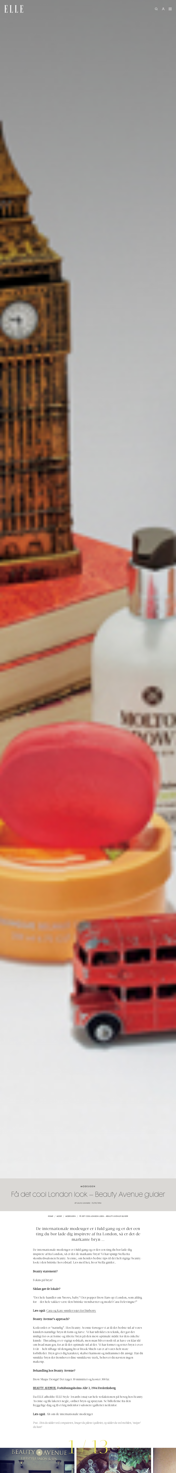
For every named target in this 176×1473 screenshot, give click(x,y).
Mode (59, 1216)
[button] (118, 1447)
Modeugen (88, 1186)
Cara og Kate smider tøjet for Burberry (71, 1311)
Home (50, 1216)
